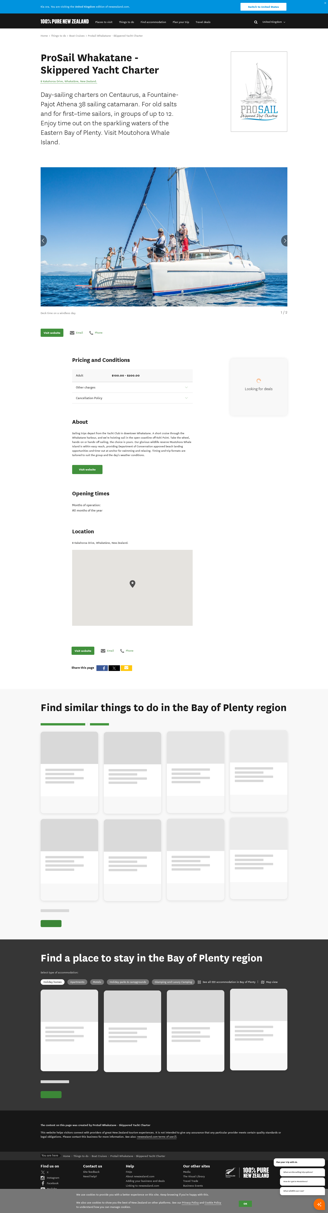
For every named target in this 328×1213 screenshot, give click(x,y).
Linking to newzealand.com (142, 1185)
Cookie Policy (213, 1202)
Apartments (77, 982)
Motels (97, 982)
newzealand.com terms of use (157, 1136)
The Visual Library (194, 1176)
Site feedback (91, 1172)
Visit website (52, 333)
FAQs (129, 1172)
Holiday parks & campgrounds (128, 982)
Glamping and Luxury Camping (173, 982)
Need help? (90, 1176)
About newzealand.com (140, 1176)
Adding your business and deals (145, 1181)
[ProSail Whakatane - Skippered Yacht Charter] (259, 91)
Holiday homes (52, 982)
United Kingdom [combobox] (273, 22)
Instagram (52, 1177)
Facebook (52, 1183)
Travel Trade (190, 1181)
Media (187, 1172)
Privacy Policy (190, 1202)
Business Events (193, 1185)
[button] (103, 22)
